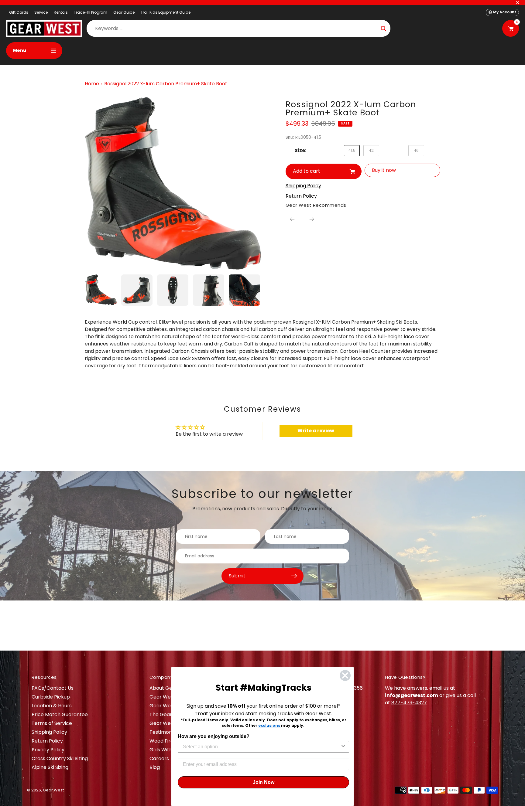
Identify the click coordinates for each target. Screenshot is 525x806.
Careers (159, 758)
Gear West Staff (168, 723)
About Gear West (170, 688)
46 (416, 150)
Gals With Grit (166, 749)
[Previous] (292, 219)
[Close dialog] (345, 675)
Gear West (53, 790)
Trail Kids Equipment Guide (165, 12)
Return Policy (47, 740)
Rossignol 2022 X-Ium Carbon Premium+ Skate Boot (165, 83)
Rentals (61, 12)
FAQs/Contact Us (53, 688)
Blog (154, 767)
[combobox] (261, 746)
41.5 (351, 150)
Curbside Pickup (51, 696)
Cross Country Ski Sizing (60, 758)
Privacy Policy (48, 749)
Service (41, 12)
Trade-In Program (90, 12)
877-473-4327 (409, 702)
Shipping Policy (49, 732)
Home (92, 83)
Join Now (263, 782)
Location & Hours (52, 705)
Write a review (315, 430)
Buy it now (384, 170)
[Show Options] (343, 746)
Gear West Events (171, 705)
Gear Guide (124, 12)
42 (371, 150)
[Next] (311, 219)
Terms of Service (52, 723)
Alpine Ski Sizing (50, 767)
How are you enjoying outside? (213, 736)
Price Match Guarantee (60, 714)
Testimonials (164, 732)
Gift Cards (18, 12)
